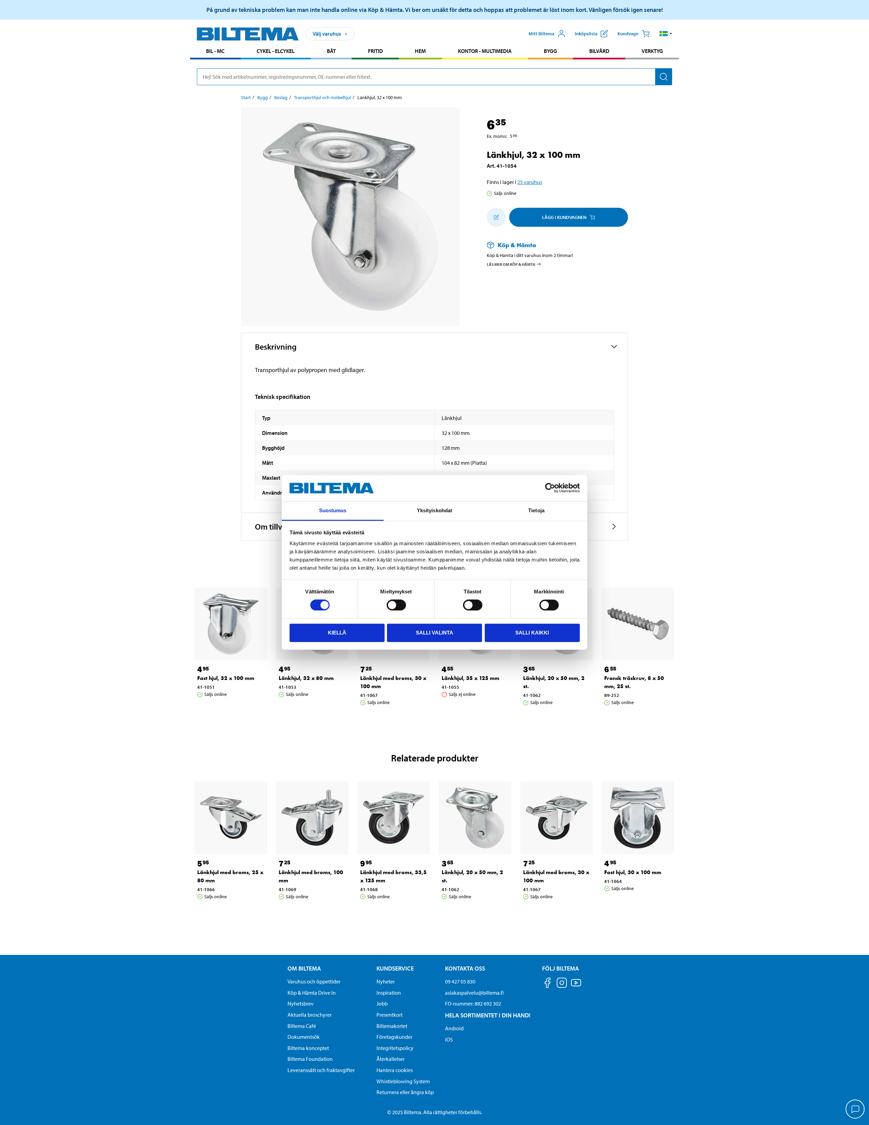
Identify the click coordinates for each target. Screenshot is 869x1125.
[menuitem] (215, 51)
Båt (331, 51)
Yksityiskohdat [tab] (434, 510)
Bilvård (599, 51)
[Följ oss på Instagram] (561, 984)
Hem (420, 51)
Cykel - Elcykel (276, 51)
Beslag (281, 97)
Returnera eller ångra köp (405, 1092)
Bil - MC (215, 51)
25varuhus (529, 182)
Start (246, 97)
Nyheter (385, 981)
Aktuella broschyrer (310, 1014)
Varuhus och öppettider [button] (314, 981)
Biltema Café (302, 1025)
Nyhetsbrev (301, 1003)
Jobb (382, 1003)
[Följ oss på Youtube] (576, 986)
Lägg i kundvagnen (564, 217)
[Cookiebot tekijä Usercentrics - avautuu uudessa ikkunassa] (550, 488)
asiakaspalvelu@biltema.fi (474, 992)
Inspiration (388, 992)
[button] (666, 33)
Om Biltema (304, 968)
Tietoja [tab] (536, 510)
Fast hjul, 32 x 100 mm (225, 678)
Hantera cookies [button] (394, 1070)
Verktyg (652, 51)
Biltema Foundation (310, 1058)
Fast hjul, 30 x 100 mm (632, 872)
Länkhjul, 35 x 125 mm (470, 678)
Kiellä (337, 632)
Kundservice (395, 968)
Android (454, 1028)
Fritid (375, 51)
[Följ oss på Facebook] (547, 984)
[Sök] (663, 76)
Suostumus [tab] (333, 510)
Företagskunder (394, 1036)
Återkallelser (390, 1058)
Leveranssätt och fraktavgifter (321, 1070)
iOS (449, 1039)
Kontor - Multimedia (485, 51)
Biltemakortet (391, 1025)
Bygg (550, 51)
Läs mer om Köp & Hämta (511, 263)
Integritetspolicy (394, 1048)
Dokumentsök (304, 1036)
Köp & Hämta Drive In (312, 992)
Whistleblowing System (403, 1081)
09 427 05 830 (460, 981)
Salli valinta (434, 632)
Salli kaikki (532, 632)
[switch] (396, 605)
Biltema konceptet (308, 1048)
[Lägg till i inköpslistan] (496, 217)
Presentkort (389, 1014)
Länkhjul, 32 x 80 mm (306, 678)
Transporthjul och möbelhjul (322, 97)
